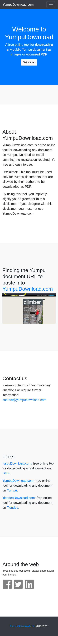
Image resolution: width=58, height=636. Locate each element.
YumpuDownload (29, 37)
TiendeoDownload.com (18, 498)
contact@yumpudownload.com (24, 400)
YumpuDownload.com (18, 4)
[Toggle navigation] (50, 4)
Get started (29, 62)
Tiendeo (12, 507)
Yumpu (27, 49)
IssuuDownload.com (16, 463)
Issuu (6, 473)
